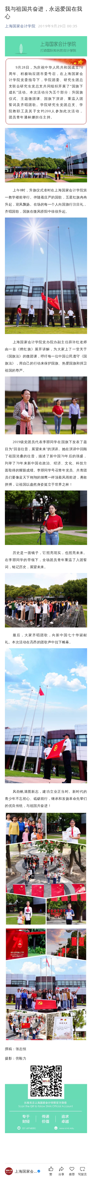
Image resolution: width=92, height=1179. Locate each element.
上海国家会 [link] (26, 1171)
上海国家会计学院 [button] (20, 25)
